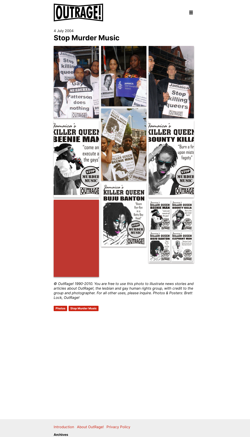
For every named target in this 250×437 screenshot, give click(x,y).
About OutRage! (90, 427)
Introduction (64, 427)
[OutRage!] (79, 10)
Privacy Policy (118, 427)
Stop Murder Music (87, 37)
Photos (60, 308)
